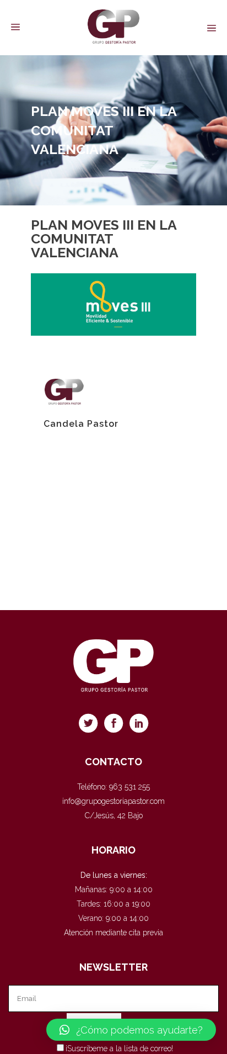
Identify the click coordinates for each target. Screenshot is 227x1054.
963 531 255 (129, 786)
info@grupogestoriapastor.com (113, 801)
